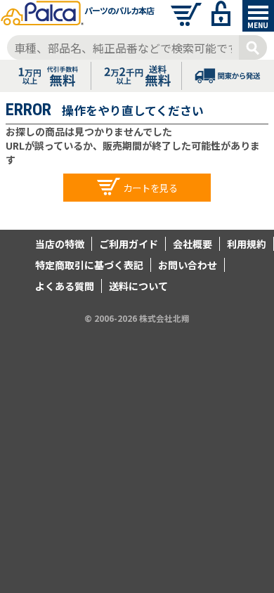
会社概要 (192, 244)
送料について (138, 286)
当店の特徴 (59, 244)
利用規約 (246, 244)
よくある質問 (64, 286)
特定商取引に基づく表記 (89, 265)
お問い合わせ (187, 265)
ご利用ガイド (128, 244)
